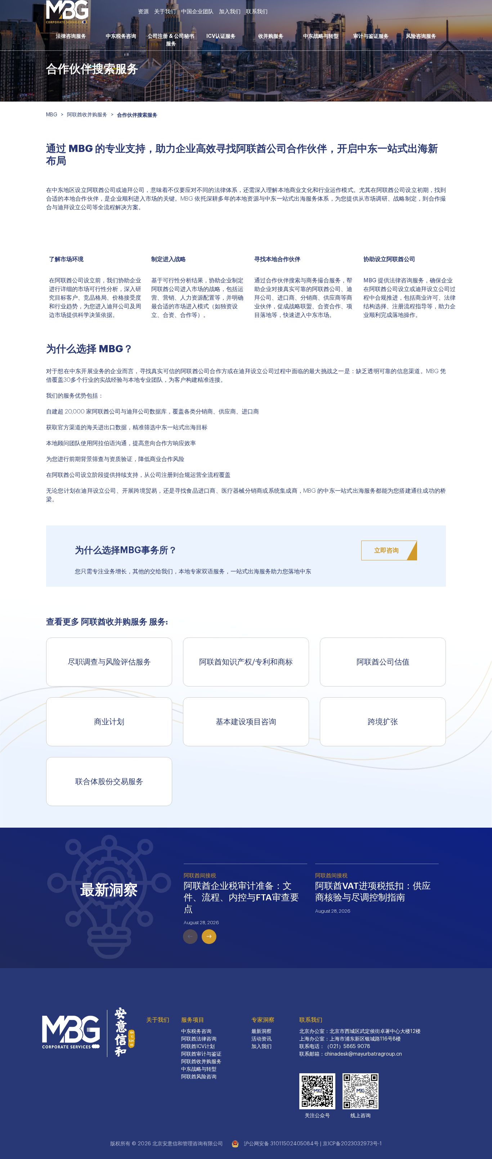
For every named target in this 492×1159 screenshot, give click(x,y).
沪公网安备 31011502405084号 (281, 1143)
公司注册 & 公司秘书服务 (171, 39)
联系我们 (257, 11)
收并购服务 (270, 36)
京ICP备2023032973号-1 (352, 1143)
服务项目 (192, 1020)
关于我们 (165, 11)
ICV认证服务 (221, 36)
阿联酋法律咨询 (198, 1039)
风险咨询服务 (421, 36)
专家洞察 (262, 1020)
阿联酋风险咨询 (198, 1076)
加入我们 (230, 11)
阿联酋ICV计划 (198, 1046)
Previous (180, 926)
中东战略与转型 (321, 36)
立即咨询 (386, 550)
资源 (143, 11)
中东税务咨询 (121, 36)
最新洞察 (261, 1031)
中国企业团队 (197, 11)
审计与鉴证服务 (371, 36)
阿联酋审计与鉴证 (201, 1054)
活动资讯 (261, 1039)
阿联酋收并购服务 (201, 1061)
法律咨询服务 (71, 36)
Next (198, 926)
